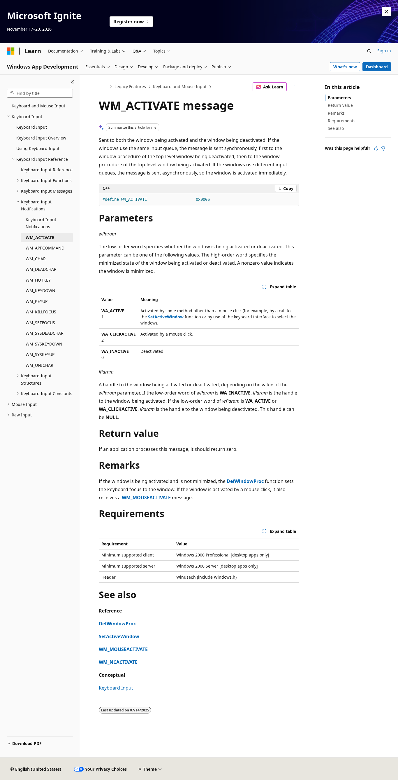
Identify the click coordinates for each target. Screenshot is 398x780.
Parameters (339, 97)
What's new (345, 66)
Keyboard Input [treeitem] (31, 127)
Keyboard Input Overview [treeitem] (41, 138)
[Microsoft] (11, 51)
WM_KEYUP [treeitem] (36, 301)
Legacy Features (130, 86)
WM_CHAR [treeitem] (36, 258)
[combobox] (40, 93)
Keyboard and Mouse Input (180, 86)
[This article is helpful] (376, 148)
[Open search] (369, 51)
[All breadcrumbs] (104, 87)
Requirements (341, 120)
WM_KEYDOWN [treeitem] (40, 290)
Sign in (384, 50)
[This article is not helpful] (383, 148)
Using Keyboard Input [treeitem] (37, 148)
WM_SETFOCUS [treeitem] (40, 322)
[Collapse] (72, 81)
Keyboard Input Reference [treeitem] (47, 169)
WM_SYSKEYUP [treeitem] (40, 354)
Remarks (336, 113)
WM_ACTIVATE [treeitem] (40, 237)
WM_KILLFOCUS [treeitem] (41, 312)
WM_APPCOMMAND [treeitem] (45, 248)
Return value (340, 105)
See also (336, 128)
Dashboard (377, 66)
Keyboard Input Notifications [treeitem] (41, 223)
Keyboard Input (116, 688)
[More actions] (294, 87)
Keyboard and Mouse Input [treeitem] (38, 106)
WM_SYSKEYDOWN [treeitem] (44, 344)
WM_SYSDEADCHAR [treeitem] (45, 333)
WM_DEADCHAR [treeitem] (41, 269)
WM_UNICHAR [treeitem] (39, 365)
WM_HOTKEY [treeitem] (38, 280)
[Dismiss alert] (386, 11)
